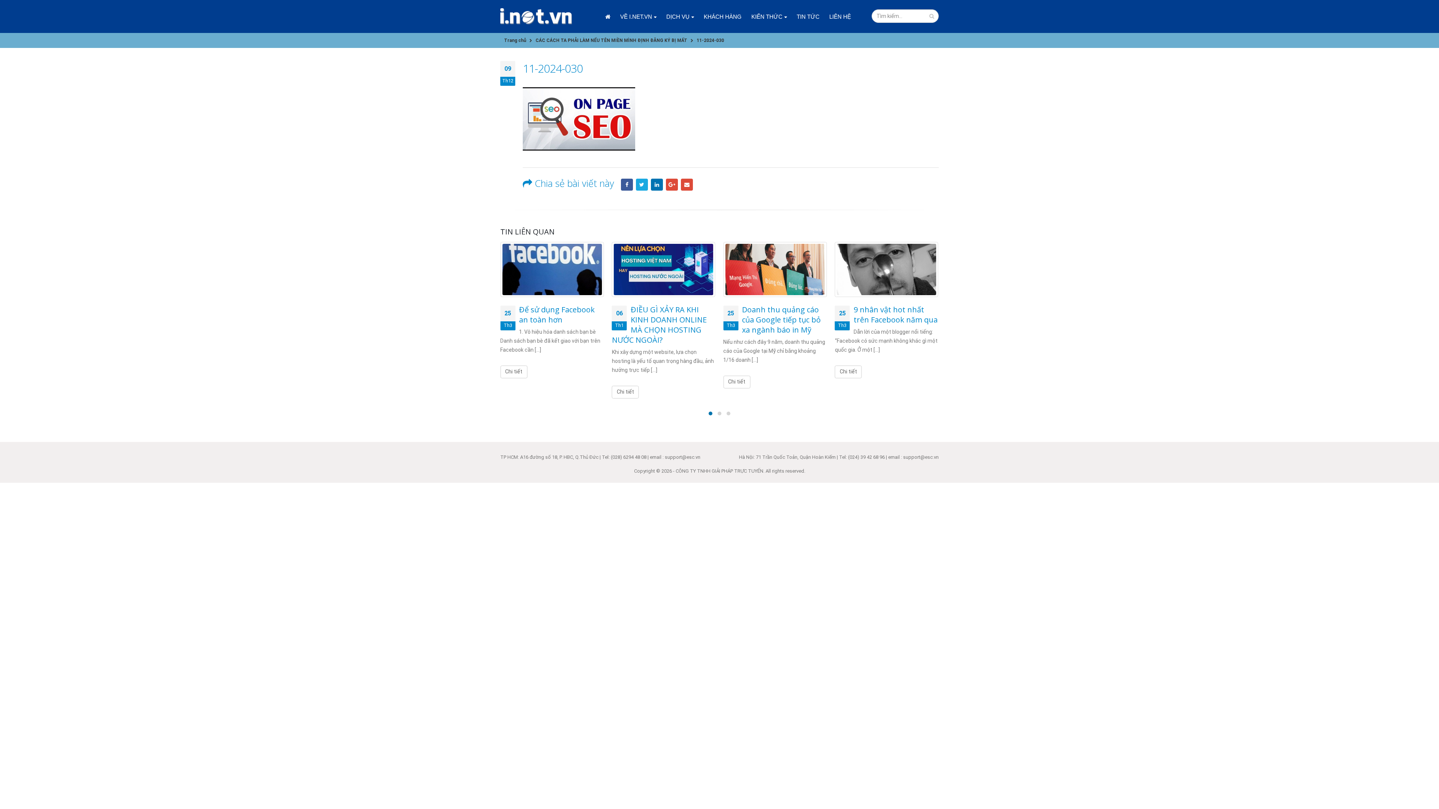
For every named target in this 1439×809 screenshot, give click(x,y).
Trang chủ (608, 17)
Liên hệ (840, 16)
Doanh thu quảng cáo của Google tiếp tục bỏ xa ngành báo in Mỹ (781, 319)
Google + (672, 185)
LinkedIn (657, 185)
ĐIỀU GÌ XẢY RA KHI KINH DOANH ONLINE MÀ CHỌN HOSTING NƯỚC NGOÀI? (659, 324)
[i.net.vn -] (536, 16)
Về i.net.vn (636, 16)
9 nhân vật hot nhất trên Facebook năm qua (896, 314)
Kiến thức (766, 16)
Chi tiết (513, 372)
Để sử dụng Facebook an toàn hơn (557, 314)
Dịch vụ (678, 16)
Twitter (642, 185)
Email (687, 185)
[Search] (931, 16)
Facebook (627, 185)
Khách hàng (723, 16)
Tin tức (808, 16)
